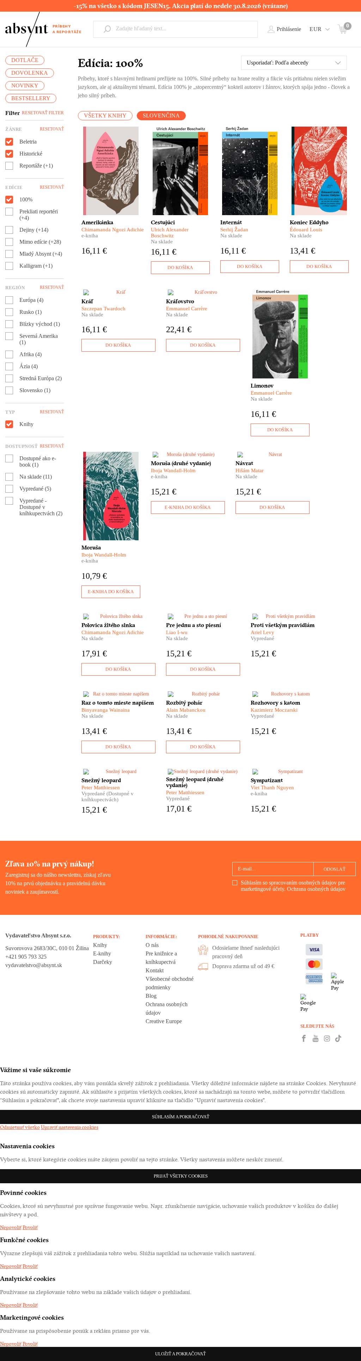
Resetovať (52, 129)
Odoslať (335, 869)
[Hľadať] (107, 28)
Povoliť (30, 1227)
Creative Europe (164, 1021)
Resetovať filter (43, 112)
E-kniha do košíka (111, 591)
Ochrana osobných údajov (316, 889)
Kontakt (155, 970)
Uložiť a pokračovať (180, 1353)
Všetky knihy (105, 116)
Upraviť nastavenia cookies (69, 1127)
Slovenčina (161, 116)
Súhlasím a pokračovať (180, 1116)
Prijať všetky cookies (181, 1176)
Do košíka (180, 267)
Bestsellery (30, 98)
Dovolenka (29, 73)
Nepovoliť (11, 1227)
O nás (152, 945)
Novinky (24, 86)
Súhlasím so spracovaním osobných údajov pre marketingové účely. (293, 886)
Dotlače (24, 60)
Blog (151, 996)
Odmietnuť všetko (20, 1127)
